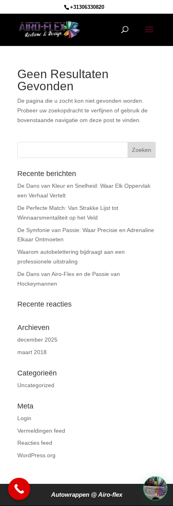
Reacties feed (34, 443)
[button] (155, 488)
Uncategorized (35, 385)
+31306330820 (87, 7)
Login (24, 418)
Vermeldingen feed (41, 430)
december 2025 (37, 339)
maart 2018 (32, 352)
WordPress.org (36, 455)
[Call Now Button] (19, 489)
